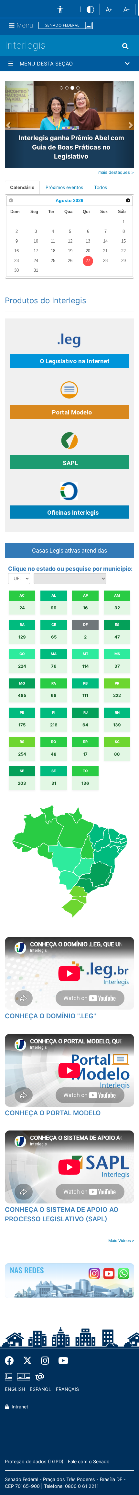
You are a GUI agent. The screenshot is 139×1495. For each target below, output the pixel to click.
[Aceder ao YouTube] (109, 1273)
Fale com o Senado (89, 1461)
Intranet (19, 1406)
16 (16, 251)
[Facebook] (11, 1361)
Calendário (22, 187)
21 (105, 251)
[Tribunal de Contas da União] (38, 1377)
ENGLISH (15, 1389)
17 (36, 251)
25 (53, 260)
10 (36, 241)
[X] (27, 1361)
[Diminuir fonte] (126, 9)
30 (16, 270)
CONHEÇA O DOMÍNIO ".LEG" (50, 1016)
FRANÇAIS (67, 1389)
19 (70, 251)
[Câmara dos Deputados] (10, 1377)
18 (53, 251)
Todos (100, 187)
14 (105, 241)
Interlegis (25, 45)
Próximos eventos (64, 187)
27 (88, 260)
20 (88, 251)
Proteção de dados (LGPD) (34, 1461)
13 (88, 241)
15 (123, 241)
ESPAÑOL (40, 1389)
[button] (69, 63)
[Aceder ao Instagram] (94, 1273)
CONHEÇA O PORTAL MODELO (53, 1113)
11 (53, 241)
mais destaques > (116, 172)
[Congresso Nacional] (24, 1377)
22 (123, 251)
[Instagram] (45, 1361)
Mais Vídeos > (121, 1240)
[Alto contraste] (90, 9)
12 (70, 241)
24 (36, 260)
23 (16, 260)
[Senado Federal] (65, 25)
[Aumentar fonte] (109, 9)
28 (105, 260)
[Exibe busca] (125, 46)
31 (36, 270)
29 (123, 260)
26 (70, 260)
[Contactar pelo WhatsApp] (123, 1273)
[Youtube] (61, 1361)
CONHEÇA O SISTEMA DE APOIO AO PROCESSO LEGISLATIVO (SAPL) (62, 1214)
